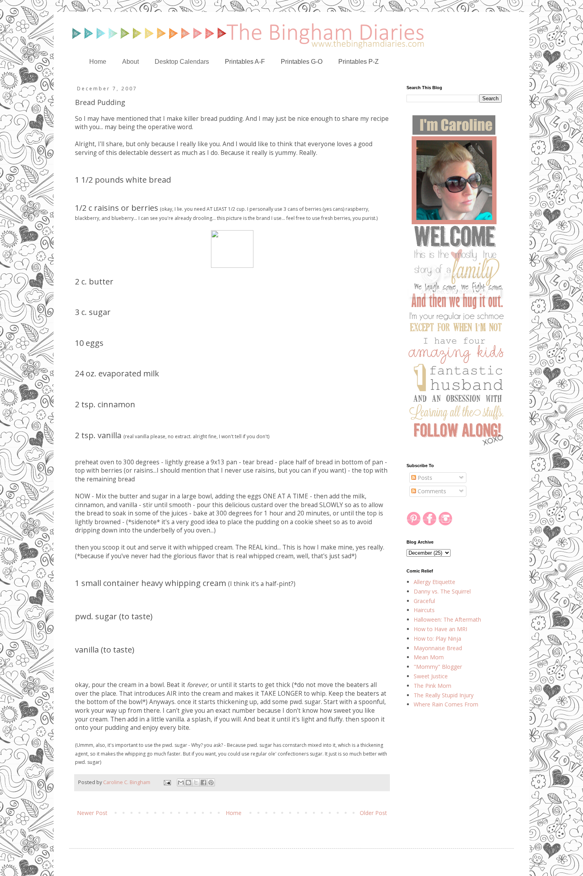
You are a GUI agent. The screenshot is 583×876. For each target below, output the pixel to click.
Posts (424, 477)
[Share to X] (196, 782)
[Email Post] (166, 782)
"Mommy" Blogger (438, 666)
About (130, 61)
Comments (431, 491)
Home (97, 61)
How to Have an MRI (440, 629)
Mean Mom (429, 657)
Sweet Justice (431, 676)
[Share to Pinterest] (211, 782)
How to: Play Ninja (437, 638)
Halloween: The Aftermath (447, 619)
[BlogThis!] (188, 782)
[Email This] (181, 782)
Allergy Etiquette (434, 582)
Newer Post (92, 813)
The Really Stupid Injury (444, 695)
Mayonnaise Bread (438, 648)
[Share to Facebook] (203, 782)
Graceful (424, 601)
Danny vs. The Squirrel (442, 591)
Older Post (373, 813)
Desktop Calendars (182, 61)
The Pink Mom (432, 685)
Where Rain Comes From (446, 704)
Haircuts (424, 610)
